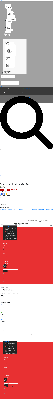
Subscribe (5, 270)
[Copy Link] (6, 194)
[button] (23, 93)
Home (5, 3)
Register (4, 266)
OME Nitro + (9, 49)
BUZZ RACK (8, 57)
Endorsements (6, 36)
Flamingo (7, 59)
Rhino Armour (8, 65)
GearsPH (1, 0)
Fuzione (7, 60)
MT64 (8, 48)
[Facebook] (1, 194)
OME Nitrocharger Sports (11, 18)
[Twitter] (4, 194)
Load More (4, 83)
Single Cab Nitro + (11, 19)
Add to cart (14, 189)
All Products (7, 42)
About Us (5, 33)
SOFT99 (7, 66)
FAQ (3, 247)
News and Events (7, 34)
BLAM (7, 56)
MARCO (7, 63)
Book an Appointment (7, 35)
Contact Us (6, 38)
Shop (5, 4)
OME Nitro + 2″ (9, 50)
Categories (8, 32)
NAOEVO (7, 64)
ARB (8, 45)
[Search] (3, 79)
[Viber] (3, 194)
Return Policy (5, 243)
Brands (6, 43)
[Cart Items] (2, 86)
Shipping (4, 245)
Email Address (5, 267)
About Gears (3, 316)
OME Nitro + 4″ (9, 51)
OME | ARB (7, 44)
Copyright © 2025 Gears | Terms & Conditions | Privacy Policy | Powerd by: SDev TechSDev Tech (26, 334)
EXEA (7, 58)
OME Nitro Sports (9, 52)
